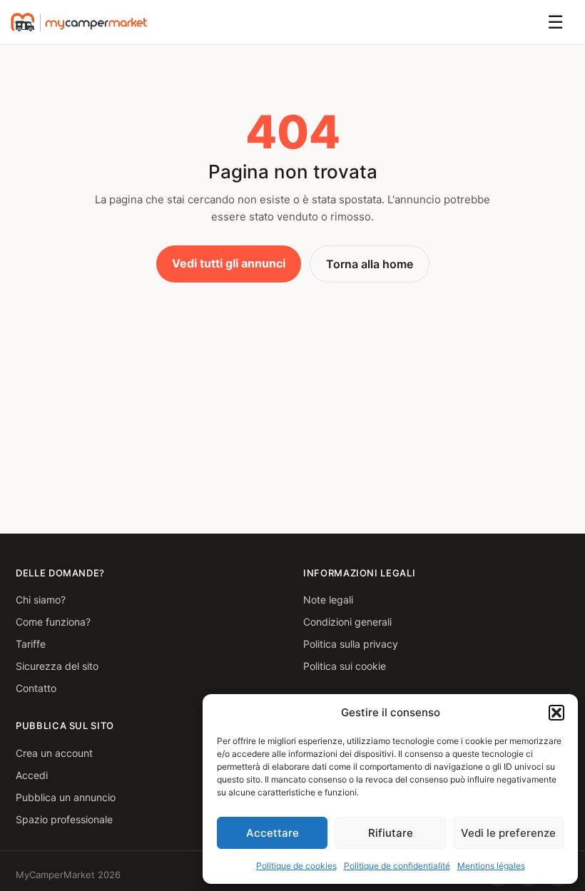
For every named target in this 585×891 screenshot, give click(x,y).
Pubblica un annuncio (66, 797)
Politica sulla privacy (350, 644)
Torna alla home (369, 264)
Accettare (272, 833)
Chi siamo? (41, 600)
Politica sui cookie (344, 666)
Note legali (328, 600)
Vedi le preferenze (508, 833)
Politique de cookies (296, 865)
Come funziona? (53, 622)
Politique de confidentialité (397, 865)
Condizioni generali (347, 622)
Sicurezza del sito (57, 666)
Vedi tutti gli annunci (228, 263)
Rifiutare (390, 833)
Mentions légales (491, 865)
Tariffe (31, 644)
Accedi (32, 775)
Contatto (36, 688)
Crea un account (54, 753)
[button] (556, 713)
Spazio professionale (64, 819)
